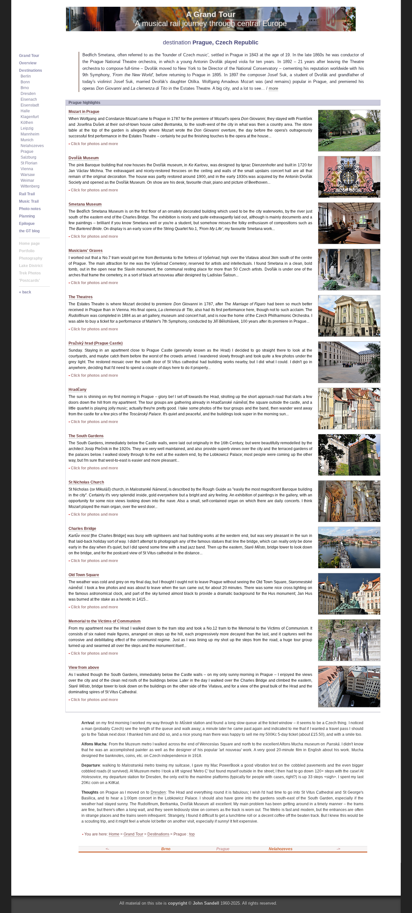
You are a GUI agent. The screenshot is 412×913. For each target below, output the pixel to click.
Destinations (158, 834)
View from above (84, 667)
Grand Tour (133, 834)
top (192, 834)
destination (177, 42)
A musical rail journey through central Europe (211, 19)
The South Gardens (86, 436)
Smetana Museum (85, 204)
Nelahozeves (281, 849)
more (273, 88)
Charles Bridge (82, 528)
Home (114, 834)
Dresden (158, 792)
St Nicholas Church (86, 482)
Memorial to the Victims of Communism (105, 621)
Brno (165, 849)
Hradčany (78, 389)
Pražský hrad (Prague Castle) (96, 343)
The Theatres (81, 297)
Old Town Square (84, 575)
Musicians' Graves (86, 250)
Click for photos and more (94, 144)
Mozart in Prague (84, 111)
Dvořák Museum (84, 158)
